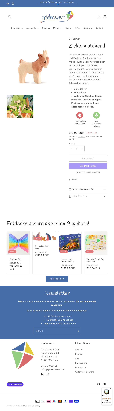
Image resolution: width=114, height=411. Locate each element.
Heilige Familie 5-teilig (42, 247)
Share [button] (74, 179)
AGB (77, 358)
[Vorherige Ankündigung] (37, 3)
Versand (81, 136)
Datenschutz (81, 363)
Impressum (80, 367)
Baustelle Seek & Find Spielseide (95, 260)
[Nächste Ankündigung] (76, 3)
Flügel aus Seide (16, 259)
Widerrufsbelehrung (84, 372)
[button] (10, 17)
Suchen (78, 349)
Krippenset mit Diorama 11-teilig (67, 260)
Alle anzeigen (57, 279)
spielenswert (19, 406)
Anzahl (72, 144)
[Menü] (110, 389)
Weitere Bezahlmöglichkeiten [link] (88, 172)
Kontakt (78, 354)
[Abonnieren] (78, 331)
